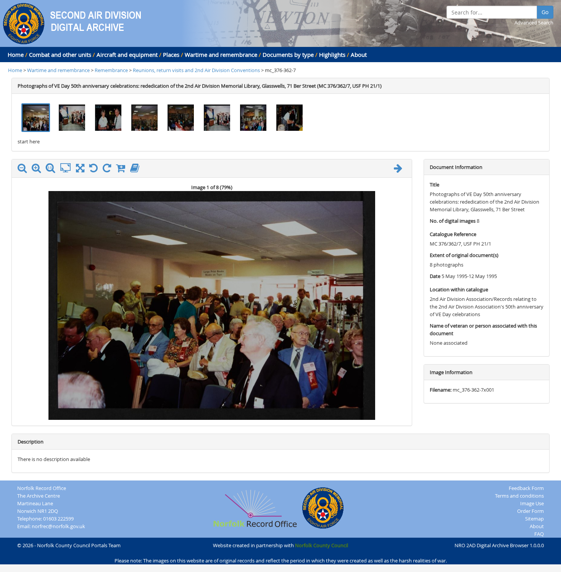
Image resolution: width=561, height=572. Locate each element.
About (359, 54)
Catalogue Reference (453, 234)
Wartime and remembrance (221, 54)
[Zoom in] (38, 169)
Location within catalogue (459, 289)
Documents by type (288, 54)
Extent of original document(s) (464, 255)
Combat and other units (60, 54)
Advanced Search (533, 22)
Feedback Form (526, 488)
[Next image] (400, 169)
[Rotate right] (109, 169)
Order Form (530, 511)
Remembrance (112, 70)
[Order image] (122, 169)
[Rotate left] (95, 169)
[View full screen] (80, 169)
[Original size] (52, 168)
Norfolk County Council (321, 545)
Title (434, 184)
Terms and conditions (519, 495)
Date (435, 276)
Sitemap (534, 518)
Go (545, 12)
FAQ (539, 533)
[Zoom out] (24, 169)
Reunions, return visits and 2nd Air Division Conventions (196, 70)
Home (16, 54)
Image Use (532, 503)
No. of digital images (453, 220)
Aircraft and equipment (127, 54)
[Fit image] (67, 168)
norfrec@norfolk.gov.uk (58, 526)
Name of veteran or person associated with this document (483, 329)
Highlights (332, 54)
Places (171, 54)
